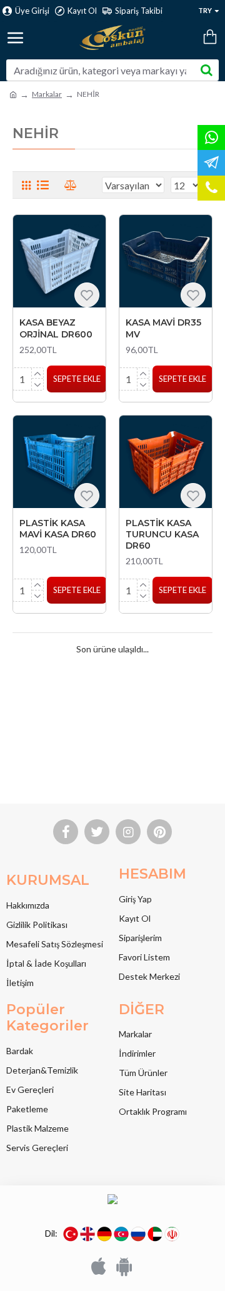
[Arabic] (155, 1234)
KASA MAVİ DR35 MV (163, 328)
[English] (87, 1234)
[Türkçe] (70, 1234)
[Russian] (138, 1234)
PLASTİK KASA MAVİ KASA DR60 (57, 528)
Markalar (47, 94)
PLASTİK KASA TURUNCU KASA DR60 (162, 534)
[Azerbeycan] (121, 1234)
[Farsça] (171, 1234)
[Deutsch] (104, 1234)
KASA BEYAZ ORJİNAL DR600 (55, 328)
